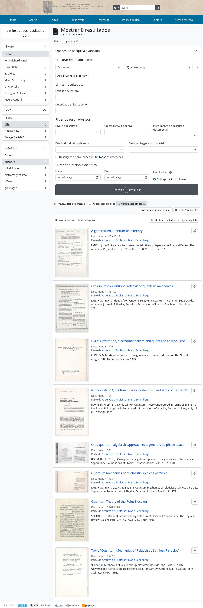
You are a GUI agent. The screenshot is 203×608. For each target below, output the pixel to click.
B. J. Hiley (25, 74)
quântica (25, 162)
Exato (182, 179)
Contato (157, 20)
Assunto (11, 148)
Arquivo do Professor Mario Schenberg (125, 240)
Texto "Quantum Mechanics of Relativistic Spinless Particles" (135, 550)
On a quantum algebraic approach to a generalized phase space (137, 445)
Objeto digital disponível (118, 126)
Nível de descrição (66, 126)
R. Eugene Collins (25, 93)
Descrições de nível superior (76, 157)
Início (13, 20)
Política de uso (131, 20)
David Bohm (25, 67)
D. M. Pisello (25, 87)
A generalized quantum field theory (117, 231)
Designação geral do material (146, 143)
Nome (9, 46)
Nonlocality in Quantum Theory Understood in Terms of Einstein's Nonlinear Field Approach (140, 390)
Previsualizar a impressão (71, 203)
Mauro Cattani (25, 100)
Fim (106, 171)
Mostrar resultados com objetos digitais (175, 220)
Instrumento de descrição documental (168, 127)
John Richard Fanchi (25, 61)
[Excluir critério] (197, 67)
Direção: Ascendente (186, 209)
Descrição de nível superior (71, 104)
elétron (25, 182)
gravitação (25, 188)
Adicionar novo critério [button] (71, 76)
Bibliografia (77, 20)
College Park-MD (25, 138)
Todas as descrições (111, 157)
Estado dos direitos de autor (72, 143)
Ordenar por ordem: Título (155, 209)
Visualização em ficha (103, 203)
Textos (54, 20)
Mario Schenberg (25, 80)
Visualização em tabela (133, 203)
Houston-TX (25, 131)
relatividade (25, 169)
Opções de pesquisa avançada (77, 51)
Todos (8, 54)
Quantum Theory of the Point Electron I (120, 501)
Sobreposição (165, 179)
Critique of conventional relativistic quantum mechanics (132, 286)
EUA (25, 125)
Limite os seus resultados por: (25, 32)
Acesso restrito (184, 20)
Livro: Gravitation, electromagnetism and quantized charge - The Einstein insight (140, 341)
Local (8, 110)
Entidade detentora (67, 91)
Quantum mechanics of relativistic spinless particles (129, 473)
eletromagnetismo (25, 175)
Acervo (33, 20)
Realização (103, 20)
